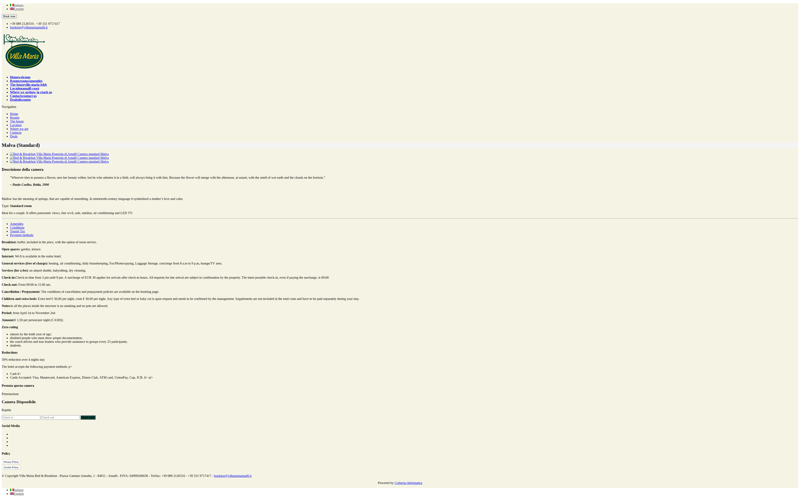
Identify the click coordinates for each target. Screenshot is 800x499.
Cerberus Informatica (408, 483)
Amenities (16, 224)
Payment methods (21, 235)
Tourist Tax (17, 231)
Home (14, 114)
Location (16, 125)
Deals (14, 136)
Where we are (19, 129)
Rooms (14, 117)
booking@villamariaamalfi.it (29, 27)
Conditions (17, 227)
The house (17, 121)
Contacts (15, 132)
